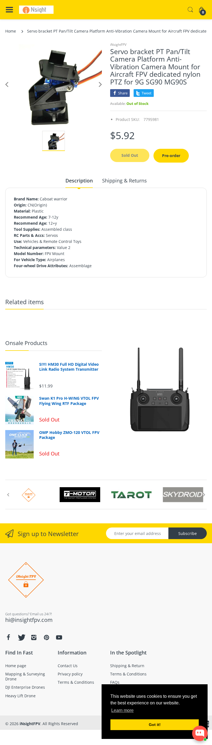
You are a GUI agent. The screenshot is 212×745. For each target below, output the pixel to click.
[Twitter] (21, 637)
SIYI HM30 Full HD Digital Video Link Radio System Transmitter (69, 367)
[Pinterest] (46, 637)
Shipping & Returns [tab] (124, 180)
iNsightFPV (118, 44)
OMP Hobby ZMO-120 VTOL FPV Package (69, 435)
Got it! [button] (155, 724)
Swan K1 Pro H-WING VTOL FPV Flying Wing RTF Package (69, 401)
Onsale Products (26, 343)
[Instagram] (34, 637)
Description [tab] (79, 180)
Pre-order (171, 155)
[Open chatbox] (200, 733)
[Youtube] (59, 637)
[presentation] (8, 495)
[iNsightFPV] (36, 10)
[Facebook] (8, 637)
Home (10, 31)
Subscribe (187, 533)
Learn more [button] (122, 710)
